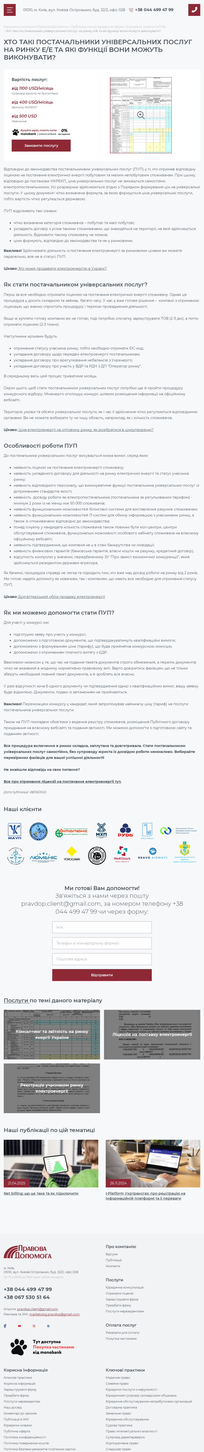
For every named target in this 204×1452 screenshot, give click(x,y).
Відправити (102, 752)
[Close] (154, 683)
